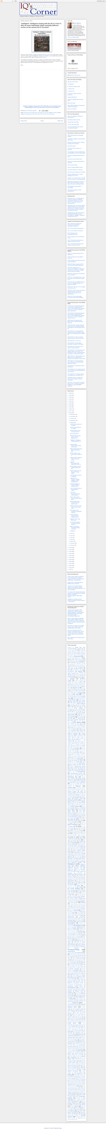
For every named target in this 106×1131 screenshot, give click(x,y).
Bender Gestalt (71, 686)
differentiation (70, 775)
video (79, 1086)
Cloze (79, 726)
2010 (70, 557)
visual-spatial (81, 1090)
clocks (74, 726)
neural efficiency (71, 944)
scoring (69, 1026)
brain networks (81, 703)
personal (83, 967)
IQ (81, 878)
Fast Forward (72, 807)
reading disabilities (79, 1000)
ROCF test (75, 1014)
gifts (77, 829)
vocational (75, 1091)
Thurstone (70, 1077)
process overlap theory (78, 980)
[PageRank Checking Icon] (74, 75)
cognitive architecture (80, 731)
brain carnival (78, 697)
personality (76, 970)
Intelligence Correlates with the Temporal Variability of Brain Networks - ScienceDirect (76, 600)
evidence (78, 796)
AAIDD (76, 647)
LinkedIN (69, 907)
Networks (82, 943)
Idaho (80, 852)
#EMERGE (69, 647)
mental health (77, 919)
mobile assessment (71, 930)
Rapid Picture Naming (80, 995)
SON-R (79, 1046)
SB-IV (80, 1018)
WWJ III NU (74, 1119)
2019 (70, 407)
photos (69, 972)
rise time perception (79, 1013)
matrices (75, 914)
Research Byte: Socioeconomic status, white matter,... (75, 445)
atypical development (79, 680)
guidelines (82, 838)
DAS (69, 761)
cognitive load (71, 736)
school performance (80, 1021)
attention (72, 679)
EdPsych (78, 786)
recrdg (84, 1003)
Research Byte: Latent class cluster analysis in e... (76, 454)
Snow (69, 1042)
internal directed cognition (78, 871)
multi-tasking (81, 934)
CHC (73, 717)
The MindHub (71, 84)
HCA (74, 844)
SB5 (84, 1018)
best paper (78, 686)
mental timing (80, 921)
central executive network (73, 715)
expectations (77, 801)
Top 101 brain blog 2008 (73, 124)
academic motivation (81, 653)
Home (42, 120)
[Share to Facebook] (46, 110)
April (71, 539)
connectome (76, 752)
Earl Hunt (72, 783)
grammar (82, 833)
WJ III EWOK (75, 1105)
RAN (82, 993)
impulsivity (70, 856)
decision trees (81, 765)
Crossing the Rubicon (72, 760)
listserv (83, 907)
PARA (69, 965)
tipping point (79, 1079)
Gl (70, 830)
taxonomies (74, 1065)
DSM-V (81, 779)
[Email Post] (39, 110)
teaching (74, 1067)
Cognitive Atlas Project (72, 732)
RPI (79, 1014)
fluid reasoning (81, 809)
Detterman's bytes (80, 770)
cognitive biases (81, 732)
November (72, 416)
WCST (84, 1095)
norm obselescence (80, 955)
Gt (68, 838)
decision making (73, 765)
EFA (79, 787)
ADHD (83, 658)
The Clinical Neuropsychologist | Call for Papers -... (75, 494)
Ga (43, 112)
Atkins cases (78, 677)
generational (83, 824)
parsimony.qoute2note (71, 966)
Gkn (84, 829)
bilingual (83, 690)
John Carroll (83, 893)
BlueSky (69, 694)
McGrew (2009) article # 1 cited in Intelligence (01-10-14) (75, 175)
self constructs (78, 1030)
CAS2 (83, 711)
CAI (84, 709)
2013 (70, 551)
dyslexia (83, 782)
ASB (69, 675)
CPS (74, 758)
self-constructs (81, 1031)
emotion (81, 791)
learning (83, 902)
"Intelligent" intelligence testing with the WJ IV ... (75, 441)
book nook (75, 694)
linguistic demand (76, 906)
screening (79, 1026)
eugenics (73, 796)
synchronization (81, 1062)
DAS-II (77, 761)
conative (76, 748)
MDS (82, 915)
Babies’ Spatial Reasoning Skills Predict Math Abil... (76, 450)
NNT (68, 955)
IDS (68, 853)
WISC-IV (76, 1102)
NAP (79, 938)
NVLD (75, 959)
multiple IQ (83, 935)
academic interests (80, 652)
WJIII (68, 1111)
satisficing (69, 1018)
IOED (83, 876)
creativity (79, 758)
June (71, 535)
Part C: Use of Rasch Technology (75, 230)
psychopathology (82, 987)
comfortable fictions (75, 742)
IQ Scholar (75, 881)
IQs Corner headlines (74, 888)
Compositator (77, 745)
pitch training (74, 972)
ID (76, 852)
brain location (82, 701)
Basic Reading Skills (80, 684)
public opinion (76, 988)
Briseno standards (78, 707)
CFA (69, 717)
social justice (76, 1043)
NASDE (69, 939)
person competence (77, 967)
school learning (72, 1021)
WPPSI (77, 1116)
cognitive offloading (71, 737)
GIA (68, 829)
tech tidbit (80, 1067)
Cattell (77, 712)
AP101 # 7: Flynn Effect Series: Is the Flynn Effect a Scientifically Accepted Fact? (76, 278)
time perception (72, 1078)
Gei (84, 822)
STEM (76, 1058)
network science (76, 943)
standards (83, 1056)
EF (76, 787)
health (70, 845)
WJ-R (82, 1110)
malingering (81, 911)
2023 (70, 399)
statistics (69, 1058)
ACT (84, 656)
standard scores (75, 1056)
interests (78, 870)
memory (82, 917)
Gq (68, 833)
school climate (82, 1020)
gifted (72, 829)
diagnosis (69, 774)
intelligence (71, 864)
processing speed (71, 981)
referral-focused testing (74, 1004)
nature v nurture (81, 939)
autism (80, 681)
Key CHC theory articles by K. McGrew (76, 172)
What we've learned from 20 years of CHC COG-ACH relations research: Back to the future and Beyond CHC (76, 183)
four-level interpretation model (74, 816)
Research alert (81, 1005)
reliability (82, 1004)
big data (72, 690)
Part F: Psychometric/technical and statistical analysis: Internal (75, 241)
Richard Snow (75, 1012)
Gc (77, 822)
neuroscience (71, 951)
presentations (81, 978)
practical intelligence (76, 975)
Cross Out (73, 759)
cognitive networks (80, 736)
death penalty (82, 764)
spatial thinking (75, 1048)
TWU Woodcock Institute (76, 1083)
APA (68, 670)
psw (82, 983)
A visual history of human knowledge (75, 476)
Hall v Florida (82, 842)
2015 (70, 547)
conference (73, 749)
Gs (74, 837)
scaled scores (70, 1020)
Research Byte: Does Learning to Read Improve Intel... (75, 502)
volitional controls (71, 1092)
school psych (72, 1023)
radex (78, 993)
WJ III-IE (71, 1106)
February (72, 543)
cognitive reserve (80, 737)
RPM (83, 1014)
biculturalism (77, 689)
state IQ (81, 1057)
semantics (69, 1036)
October (72, 418)
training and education (73, 1080)
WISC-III (69, 1102)
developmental (81, 771)
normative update (81, 956)
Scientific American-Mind (73, 122)
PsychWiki (70, 988)
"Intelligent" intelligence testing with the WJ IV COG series (40, 54)
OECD (72, 961)
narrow (82, 938)
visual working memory (73, 1089)
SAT (83, 1016)
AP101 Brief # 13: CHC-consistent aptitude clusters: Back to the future (76, 337)
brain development (76, 698)
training (83, 1079)
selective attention (80, 1028)
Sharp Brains (75, 1037)
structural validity (75, 1061)
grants (69, 834)
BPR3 (69, 697)
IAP (74, 852)
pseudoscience (76, 983)
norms (69, 958)
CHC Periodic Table (77, 719)
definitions (70, 769)
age (72, 661)
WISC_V (82, 1100)
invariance (81, 875)
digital (76, 775)
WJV (72, 1111)
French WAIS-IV (71, 817)
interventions (80, 874)
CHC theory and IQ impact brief (75, 159)
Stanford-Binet (74, 1057)
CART (74, 711)
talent (69, 1065)
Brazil (75, 706)
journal (74, 896)
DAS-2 (73, 761)
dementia (75, 769)
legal (76, 905)
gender (71, 823)
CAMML (70, 710)
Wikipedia (74, 1100)
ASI (72, 675)
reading (71, 998)
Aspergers (81, 675)
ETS (69, 796)
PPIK (69, 975)
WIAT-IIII (83, 1099)
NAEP (75, 938)
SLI (84, 1040)
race (73, 993)
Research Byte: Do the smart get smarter (75, 431)
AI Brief (71, 662)
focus (72, 814)
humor (83, 851)
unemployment (77, 1084)
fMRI (68, 814)
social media (83, 1043)
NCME (78, 940)
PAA (74, 964)
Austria (75, 681)
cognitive (81, 730)
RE (72, 997)
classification (74, 725)
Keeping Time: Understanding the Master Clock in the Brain (75, 583)
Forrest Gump (81, 815)
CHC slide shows (33, 112)
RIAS (79, 1010)
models (78, 930)
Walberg (79, 1095)
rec (83, 1001)
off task (76, 961)
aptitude (80, 671)
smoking (82, 1041)
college (69, 742)
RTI (68, 1015)
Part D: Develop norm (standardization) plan (73, 233)
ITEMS (69, 892)
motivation (80, 932)
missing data (81, 929)
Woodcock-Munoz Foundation (73, 1115)
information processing (73, 858)
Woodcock (75, 1112)
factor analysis (75, 806)
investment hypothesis (72, 876)
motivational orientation (72, 933)
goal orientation (74, 832)
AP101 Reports (79, 668)
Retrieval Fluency (80, 1008)
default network (73, 767)
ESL (76, 795)
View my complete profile (73, 37)
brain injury (72, 701)
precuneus (74, 976)
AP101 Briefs (70, 668)
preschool (74, 978)
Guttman (74, 840)
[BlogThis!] (43, 110)
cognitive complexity (73, 733)
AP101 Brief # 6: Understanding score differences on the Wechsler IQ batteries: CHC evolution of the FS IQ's (76, 357)
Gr (73, 833)
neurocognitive (81, 945)
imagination (75, 855)
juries (82, 897)
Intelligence (72, 530)
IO (79, 876)
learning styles (70, 905)
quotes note (77, 992)
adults (77, 660)
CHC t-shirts (79, 720)
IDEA (83, 852)
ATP (84, 677)
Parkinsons (82, 965)
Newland (71, 954)
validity (77, 1085)
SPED (83, 1052)
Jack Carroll (76, 892)
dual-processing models (79, 780)
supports (82, 1061)
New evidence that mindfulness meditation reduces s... (76, 511)
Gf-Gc (72, 828)
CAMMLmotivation (77, 710)
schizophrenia (76, 1020)
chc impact (78, 718)
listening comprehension (76, 907)
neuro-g (74, 945)
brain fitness (72, 700)
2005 (70, 567)
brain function (82, 700)
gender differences (79, 823)
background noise (71, 682)
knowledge (69, 901)
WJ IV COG (43, 114)
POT (83, 973)
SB (77, 1018)
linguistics (82, 906)
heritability (82, 846)
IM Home (69, 855)
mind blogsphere (77, 925)
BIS (72, 693)
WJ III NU (82, 1105)
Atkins (72, 677)
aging (80, 661)
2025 (70, 395)
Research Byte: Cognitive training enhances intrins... (76, 459)
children (69, 725)
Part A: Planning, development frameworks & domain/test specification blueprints (74, 225)
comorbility (82, 743)
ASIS (76, 675)
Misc (75, 929)
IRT (70, 891)
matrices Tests (81, 914)
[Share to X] (45, 110)
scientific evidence (81, 1025)
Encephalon (81, 792)
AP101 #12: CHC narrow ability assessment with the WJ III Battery (75, 297)
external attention (73, 802)
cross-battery (80, 759)
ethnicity (83, 795)
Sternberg (82, 1058)
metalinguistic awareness (79, 924)
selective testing (70, 1030)
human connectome (76, 851)
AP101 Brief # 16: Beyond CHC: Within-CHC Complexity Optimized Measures (75, 321)
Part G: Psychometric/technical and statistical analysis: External (76, 244)
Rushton (74, 1015)
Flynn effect (71, 810)
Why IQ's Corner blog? (73, 81)
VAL (74, 1085)
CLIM (80, 725)
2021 (70, 403)
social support (72, 1045)
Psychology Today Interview (74, 119)
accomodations (81, 655)
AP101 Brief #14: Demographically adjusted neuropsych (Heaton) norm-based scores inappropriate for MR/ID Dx (76, 332)
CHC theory (39, 112)
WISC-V (71, 1103)
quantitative (82, 988)
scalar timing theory (79, 1019)
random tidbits (71, 995)
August (72, 422)
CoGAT (82, 728)
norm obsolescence (72, 956)
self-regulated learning (78, 1034)
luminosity (71, 910)
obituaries (73, 960)
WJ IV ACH (83, 1106)
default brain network (80, 766)
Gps (83, 832)
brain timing (79, 705)
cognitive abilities (71, 731)
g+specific (75, 820)
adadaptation (76, 657)
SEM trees (82, 1035)
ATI (69, 677)
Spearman (74, 1050)
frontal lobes (79, 817)
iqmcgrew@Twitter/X (72, 97)
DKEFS (73, 778)
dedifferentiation (70, 766)
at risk (81, 676)
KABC (72, 898)
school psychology (77, 1024)
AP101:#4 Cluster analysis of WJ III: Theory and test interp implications (76, 265)
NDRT (83, 940)
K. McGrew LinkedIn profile (74, 86)
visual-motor (75, 1090)
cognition (74, 730)
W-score (83, 1092)
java (83, 892)
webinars (71, 1096)
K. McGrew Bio (71, 88)
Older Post (60, 120)
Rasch (72, 996)
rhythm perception (80, 1009)
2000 (70, 569)
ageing (76, 661)
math (73, 913)
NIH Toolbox (77, 954)
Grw (47, 112)
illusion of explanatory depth (75, 853)
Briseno (69, 707)
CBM (79, 714)
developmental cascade (76, 773)
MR (72, 934)
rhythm (73, 1009)
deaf (74, 763)
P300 (71, 964)
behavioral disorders (76, 685)
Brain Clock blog (71, 103)
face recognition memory (73, 805)
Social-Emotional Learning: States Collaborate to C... (74, 516)
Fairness (83, 806)
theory (69, 1075)
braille (72, 697)
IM (82, 853)
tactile (73, 1064)
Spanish (83, 1046)
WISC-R (83, 1102)
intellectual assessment (79, 861)
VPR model (79, 1092)
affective (69, 661)
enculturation (70, 793)
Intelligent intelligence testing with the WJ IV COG (76, 866)
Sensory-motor (75, 1036)
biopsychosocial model (79, 691)
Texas (76, 1074)
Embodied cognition (80, 790)
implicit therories (81, 855)
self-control (70, 1032)
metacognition (70, 924)
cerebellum (82, 715)
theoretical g (81, 1074)
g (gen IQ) (72, 819)
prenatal (69, 978)
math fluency (70, 914)
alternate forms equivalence (79, 665)
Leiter (80, 905)
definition (81, 767)
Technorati (82, 1068)
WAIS (70, 1094)
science (74, 1025)
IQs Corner (79, 887)
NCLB (73, 940)
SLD (76, 1040)
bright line (81, 706)
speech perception (79, 1053)
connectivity (70, 752)
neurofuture (83, 946)
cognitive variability (79, 738)
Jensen (69, 893)
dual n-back (70, 780)
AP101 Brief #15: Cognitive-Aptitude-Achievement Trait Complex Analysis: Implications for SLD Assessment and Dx (76, 326)
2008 (70, 561)
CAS (79, 711)
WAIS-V (74, 1095)
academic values (72, 655)
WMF (76, 1111)
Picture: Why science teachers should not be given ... (76, 498)
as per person (81, 673)
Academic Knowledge (71, 653)
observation (78, 960)
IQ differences (80, 879)
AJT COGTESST (77, 663)
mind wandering (77, 926)
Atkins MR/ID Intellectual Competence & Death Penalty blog (76, 106)
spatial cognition (78, 1047)
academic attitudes (71, 651)
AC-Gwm (82, 650)
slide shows (71, 1041)
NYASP (80, 959)
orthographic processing (76, 963)
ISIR (74, 891)
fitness (78, 807)
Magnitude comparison (73, 911)
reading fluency (71, 1001)
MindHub (74, 928)
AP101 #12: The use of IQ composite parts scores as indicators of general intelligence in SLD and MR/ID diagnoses (76, 384)
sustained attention (72, 1062)
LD (76, 902)
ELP (73, 790)
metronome (70, 925)
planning (69, 973)
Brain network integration (75, 702)
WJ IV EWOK (78, 1107)
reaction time (77, 997)
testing (69, 1074)
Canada (83, 710)
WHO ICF (75, 1099)
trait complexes (82, 1080)
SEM (76, 1035)
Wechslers (78, 1098)
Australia (69, 681)
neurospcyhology (71, 952)
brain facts (83, 698)
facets (69, 806)
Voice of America (81, 1091)
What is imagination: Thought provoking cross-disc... (75, 528)
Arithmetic (81, 672)
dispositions (81, 775)
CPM (84, 756)
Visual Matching (81, 1088)
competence (77, 744)
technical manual (70, 1068)
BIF (81, 689)
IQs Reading (82, 890)
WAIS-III (75, 1094)
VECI (83, 1085)
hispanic (82, 847)
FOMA (83, 814)
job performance (76, 893)
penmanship (70, 967)
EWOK (78, 797)
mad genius (83, 910)
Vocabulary (69, 1091)
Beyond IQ (76, 687)
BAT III (69, 685)
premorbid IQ (81, 977)
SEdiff (84, 1026)
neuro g (70, 945)
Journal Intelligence (81, 896)
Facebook (82, 805)
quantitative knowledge (73, 990)
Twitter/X (69, 1083)
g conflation (81, 819)
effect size (83, 787)
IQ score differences (78, 882)
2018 (70, 409)
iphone (77, 878)
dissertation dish (72, 777)
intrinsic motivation (72, 875)
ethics (80, 795)
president (69, 980)
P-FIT (84, 963)
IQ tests (77, 885)
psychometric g (79, 984)
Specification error (71, 1052)
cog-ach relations (75, 728)
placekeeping (81, 972)
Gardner (73, 822)
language (79, 901)
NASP (73, 939)
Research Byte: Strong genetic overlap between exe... (75, 437)
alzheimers (70, 666)
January (72, 545)
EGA (78, 789)
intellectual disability (76, 862)
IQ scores (70, 884)
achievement (77, 656)
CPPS (70, 758)
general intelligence (73, 824)
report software (74, 1005)
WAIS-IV (81, 1094)
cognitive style (70, 738)
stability (69, 1056)
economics (69, 786)
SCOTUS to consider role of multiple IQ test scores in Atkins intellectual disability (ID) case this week (76, 627)
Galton (69, 822)
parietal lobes (74, 965)
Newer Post (24, 120)
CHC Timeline (71, 724)
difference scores (80, 774)
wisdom (76, 1103)
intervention (71, 874)
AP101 (81, 667)
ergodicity (69, 795)
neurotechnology (80, 952)
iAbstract (69, 852)
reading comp (78, 998)
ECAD (78, 783)
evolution (73, 797)
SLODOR (77, 1041)
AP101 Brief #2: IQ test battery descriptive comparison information (76, 343)
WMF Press (82, 1111)
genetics (71, 826)
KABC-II (81, 898)
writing (79, 1118)
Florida (82, 807)
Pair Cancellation (80, 964)
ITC (79, 891)
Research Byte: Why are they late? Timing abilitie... (75, 472)
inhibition (83, 858)
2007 (70, 563)
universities (70, 1085)
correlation (69, 755)
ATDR (84, 676)
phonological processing (78, 971)
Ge (82, 822)
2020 (70, 405)
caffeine (80, 709)
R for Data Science (74, 433)
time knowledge (82, 1077)
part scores (80, 966)
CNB (74, 727)
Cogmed (69, 730)
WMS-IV (69, 1112)
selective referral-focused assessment (75, 1029)
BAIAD (80, 682)
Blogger (60, 1128)
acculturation (70, 656)
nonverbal (72, 955)
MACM (76, 910)
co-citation (78, 727)
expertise (83, 801)
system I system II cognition (73, 1063)
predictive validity (81, 976)
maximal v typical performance (73, 915)
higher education (76, 847)
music (78, 937)
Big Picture (77, 690)
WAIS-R (69, 1095)
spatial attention (71, 1047)
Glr (45, 112)
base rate (73, 684)
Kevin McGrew (56, 107)
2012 (70, 553)
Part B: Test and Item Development (76, 228)
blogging (80, 693)
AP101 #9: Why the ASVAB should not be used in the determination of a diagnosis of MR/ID (76, 283)
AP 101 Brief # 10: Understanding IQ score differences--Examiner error (76, 374)
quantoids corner (79, 991)
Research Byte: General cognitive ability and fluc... (75, 467)
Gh (83, 828)
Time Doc (76, 1077)
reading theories (78, 1001)
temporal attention (71, 1069)
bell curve (83, 685)
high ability (69, 847)
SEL (74, 1028)
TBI (79, 1065)
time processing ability (71, 1079)
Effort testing (71, 789)
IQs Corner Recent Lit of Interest (75, 169)
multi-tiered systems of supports (73, 935)
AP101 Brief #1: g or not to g (74, 340)
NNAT (83, 954)
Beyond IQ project (72, 146)
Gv (79, 840)
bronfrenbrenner (70, 709)
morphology (73, 932)
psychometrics (71, 987)
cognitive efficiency (78, 734)
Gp (80, 832)
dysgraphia (77, 782)
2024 (70, 397)
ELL (81, 789)
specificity (78, 1052)
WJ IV (39, 114)
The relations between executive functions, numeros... (75, 523)
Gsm (80, 837)
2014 (70, 549)
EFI (75, 789)
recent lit (75, 1003)
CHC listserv (26, 112)
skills (73, 1040)
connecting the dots (79, 750)
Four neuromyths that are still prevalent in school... (76, 489)
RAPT (69, 996)
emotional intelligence (72, 792)
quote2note (70, 992)
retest (74, 1008)
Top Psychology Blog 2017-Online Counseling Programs (75, 127)
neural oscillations (81, 944)
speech (69, 1053)
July (71, 533)
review (69, 1009)
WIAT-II (79, 1099)
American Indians (77, 666)
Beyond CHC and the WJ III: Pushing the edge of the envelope (76, 143)
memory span (70, 919)
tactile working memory (79, 1064)
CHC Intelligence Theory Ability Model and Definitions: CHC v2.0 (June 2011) (76, 152)
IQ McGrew (79, 880)
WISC (79, 1100)
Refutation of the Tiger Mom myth (75, 519)
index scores (76, 856)
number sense (79, 958)
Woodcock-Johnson (78, 1113)
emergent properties (72, 791)
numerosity (70, 959)
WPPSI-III (82, 1116)
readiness (83, 997)
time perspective (81, 1078)
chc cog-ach (80, 717)
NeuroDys (69, 946)
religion (69, 1005)
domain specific (73, 779)
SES (69, 1037)
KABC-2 (76, 898)
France (83, 816)
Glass (74, 830)
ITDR (83, 891)
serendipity (82, 1036)
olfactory (82, 961)
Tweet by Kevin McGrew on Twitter (75, 428)
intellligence (76, 869)
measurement (71, 916)
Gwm (75, 842)
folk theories (78, 814)
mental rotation (78, 920)
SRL (83, 1055)
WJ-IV (78, 1110)
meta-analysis (71, 923)
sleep (81, 1040)
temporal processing (73, 1070)
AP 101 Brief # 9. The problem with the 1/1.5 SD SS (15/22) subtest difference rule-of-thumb (76, 370)
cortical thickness (77, 755)
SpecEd (80, 1050)
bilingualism (71, 691)
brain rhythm (72, 705)
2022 (70, 401)
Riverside (69, 1014)
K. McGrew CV (71, 91)
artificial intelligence (72, 673)
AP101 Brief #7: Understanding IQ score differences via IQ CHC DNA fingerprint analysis (75, 362)
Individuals (76, 857)
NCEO (69, 940)
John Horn (71, 895)
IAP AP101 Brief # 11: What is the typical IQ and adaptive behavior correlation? (75, 379)
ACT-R (70, 657)
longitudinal (83, 908)
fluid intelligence (71, 809)
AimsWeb (76, 662)
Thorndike (83, 1075)
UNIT (83, 1084)
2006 (70, 565)
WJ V (73, 1110)
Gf (76, 826)
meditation (76, 917)
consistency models (75, 753)
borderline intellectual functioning (78, 695)
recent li (69, 1003)
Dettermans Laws (71, 771)
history (69, 848)
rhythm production (71, 1010)
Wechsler (76, 1096)
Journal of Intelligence (74, 897)
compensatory (70, 744)
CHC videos (80, 724)
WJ (81, 1103)
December (72, 414)
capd (70, 711)
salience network (71, 1016)
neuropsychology (73, 950)
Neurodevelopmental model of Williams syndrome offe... (75, 485)
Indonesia (82, 857)
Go (68, 832)
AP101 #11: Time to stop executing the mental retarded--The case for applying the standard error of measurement (76, 292)
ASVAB (77, 676)
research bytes (72, 1007)
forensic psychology (72, 815)
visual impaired (74, 1088)
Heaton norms (77, 845)
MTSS (76, 934)
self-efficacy (78, 1032)
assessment (70, 676)
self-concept (75, 1031)
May (71, 537)
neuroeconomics (76, 946)
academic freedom (80, 651)
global (78, 830)
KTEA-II (74, 901)
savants (73, 1018)
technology (77, 1068)
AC (76, 650)
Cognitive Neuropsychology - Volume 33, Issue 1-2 (75, 463)
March (72, 541)
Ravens (77, 996)
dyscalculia (70, 782)
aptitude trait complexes (72, 672)
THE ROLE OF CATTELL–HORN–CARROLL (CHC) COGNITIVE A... (75, 480)
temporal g (79, 1069)
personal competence (74, 969)
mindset (70, 929)
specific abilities (80, 1051)
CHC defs (70, 718)
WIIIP (70, 1100)
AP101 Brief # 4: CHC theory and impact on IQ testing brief (75, 347)
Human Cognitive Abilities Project (75, 167)
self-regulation (70, 1035)
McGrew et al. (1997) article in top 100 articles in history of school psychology (76, 178)
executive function (72, 800)
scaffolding (72, 1019)
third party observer (76, 1075)
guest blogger (74, 838)
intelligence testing (52, 112)
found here (44, 57)
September (73, 420)
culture (81, 760)
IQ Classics (74, 879)
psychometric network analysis (75, 986)
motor (79, 933)
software (74, 1046)
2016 (70, 412)
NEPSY (69, 941)
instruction (70, 861)
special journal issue (71, 1051)
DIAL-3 (73, 774)
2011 (70, 555)
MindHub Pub (82, 928)
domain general (81, 778)
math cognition (80, 913)
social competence (76, 1042)
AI (84, 661)
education (70, 787)
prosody (69, 983)
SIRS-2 (69, 1040)
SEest (70, 1028)
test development (78, 1073)
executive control (78, 798)
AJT (81, 662)
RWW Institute (81, 1015)
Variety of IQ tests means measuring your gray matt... (76, 507)
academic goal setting (71, 652)
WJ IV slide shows (50, 114)
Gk (80, 829)
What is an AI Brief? (72, 109)
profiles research (81, 981)
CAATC (76, 709)
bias (73, 689)
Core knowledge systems (78, 754)
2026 (70, 393)
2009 (70, 559)
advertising (81, 660)
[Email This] (42, 110)
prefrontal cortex (73, 977)
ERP (73, 795)
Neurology (76, 948)
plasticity (75, 973)
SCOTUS (74, 1026)
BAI (76, 682)
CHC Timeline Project (72, 165)
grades (77, 833)
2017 (70, 410)
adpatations (72, 660)
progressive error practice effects (75, 982)
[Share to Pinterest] (47, 110)
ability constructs (77, 648)
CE (83, 714)
